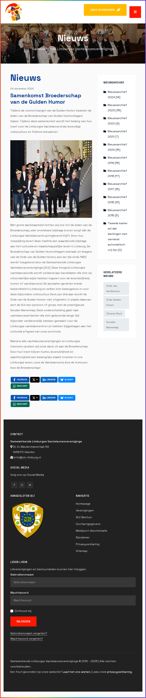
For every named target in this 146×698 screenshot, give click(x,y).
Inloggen (23, 621)
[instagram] (22, 485)
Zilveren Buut (114, 313)
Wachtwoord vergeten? (26, 638)
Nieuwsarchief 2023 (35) (117, 107)
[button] (135, 12)
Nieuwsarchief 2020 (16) (117, 147)
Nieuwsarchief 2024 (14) (117, 94)
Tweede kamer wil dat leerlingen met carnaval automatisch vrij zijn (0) (117, 236)
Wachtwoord (19, 593)
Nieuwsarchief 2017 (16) (117, 186)
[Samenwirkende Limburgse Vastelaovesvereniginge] (13, 12)
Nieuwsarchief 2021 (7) (117, 133)
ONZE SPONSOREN (103, 10)
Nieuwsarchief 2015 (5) (117, 212)
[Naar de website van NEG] (27, 520)
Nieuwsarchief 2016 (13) (117, 199)
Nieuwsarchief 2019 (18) (117, 160)
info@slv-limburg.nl (27, 457)
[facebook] (14, 485)
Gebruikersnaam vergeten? (28, 633)
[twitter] (30, 485)
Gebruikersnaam (22, 574)
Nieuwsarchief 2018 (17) (117, 173)
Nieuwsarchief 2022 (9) (117, 120)
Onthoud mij (23, 611)
